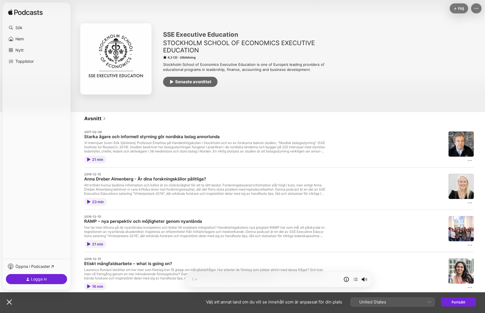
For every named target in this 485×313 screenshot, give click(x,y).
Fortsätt (458, 302)
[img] (25, 12)
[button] (36, 28)
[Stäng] (9, 302)
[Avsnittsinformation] (346, 279)
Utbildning (188, 57)
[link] (95, 118)
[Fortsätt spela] (355, 279)
